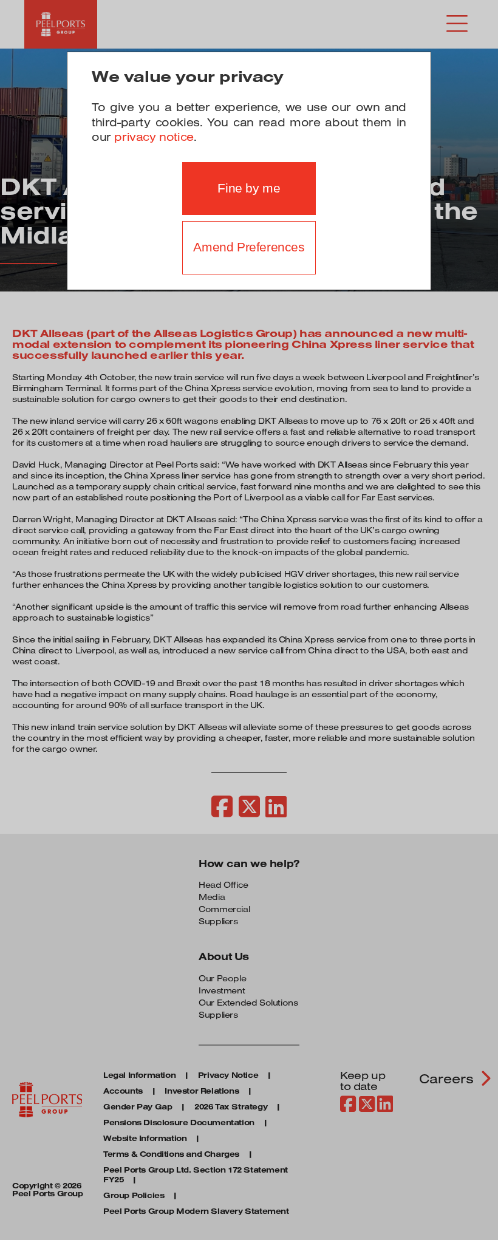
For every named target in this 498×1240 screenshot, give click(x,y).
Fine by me (248, 188)
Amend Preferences (248, 247)
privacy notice (153, 136)
